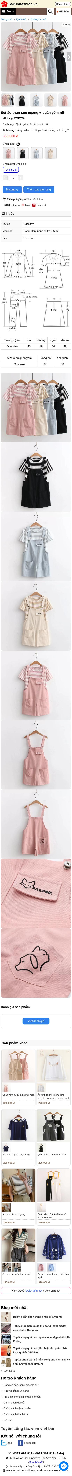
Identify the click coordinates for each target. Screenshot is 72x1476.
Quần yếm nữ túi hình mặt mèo (18, 1095)
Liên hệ (7, 1420)
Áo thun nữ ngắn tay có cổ (16, 1274)
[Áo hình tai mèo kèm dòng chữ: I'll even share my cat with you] (53, 1065)
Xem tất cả (9, 1370)
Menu (10, 11)
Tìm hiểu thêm (34, 199)
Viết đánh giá (36, 1021)
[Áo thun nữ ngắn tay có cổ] (18, 1245)
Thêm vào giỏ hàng (39, 189)
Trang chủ (6, 19)
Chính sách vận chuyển (17, 1408)
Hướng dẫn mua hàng (16, 1390)
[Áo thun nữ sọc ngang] (18, 1185)
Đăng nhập (62, 4)
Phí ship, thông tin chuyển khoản (22, 1396)
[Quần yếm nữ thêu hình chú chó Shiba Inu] (53, 1185)
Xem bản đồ (36, 1462)
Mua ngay (12, 189)
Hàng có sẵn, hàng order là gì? (51, 130)
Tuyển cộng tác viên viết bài (27, 1428)
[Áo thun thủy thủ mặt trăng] (18, 1125)
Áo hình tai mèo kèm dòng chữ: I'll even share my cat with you (53, 1098)
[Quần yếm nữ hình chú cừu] (53, 1125)
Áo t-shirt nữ (41, 124)
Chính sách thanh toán (16, 1414)
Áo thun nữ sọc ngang (13, 1214)
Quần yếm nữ (38, 19)
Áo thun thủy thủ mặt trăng (16, 1154)
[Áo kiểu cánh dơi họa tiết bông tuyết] (53, 1245)
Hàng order (22, 130)
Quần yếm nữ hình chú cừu (52, 1154)
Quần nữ (21, 19)
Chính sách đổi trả (13, 1402)
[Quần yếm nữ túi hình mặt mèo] (18, 1065)
